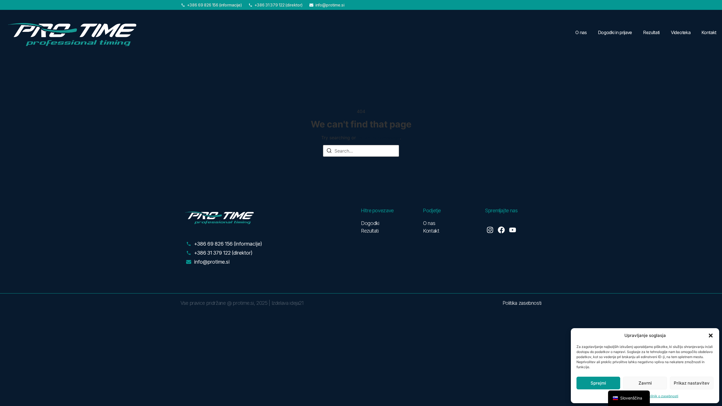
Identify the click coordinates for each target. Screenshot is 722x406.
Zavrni (645, 383)
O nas (581, 32)
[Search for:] (361, 151)
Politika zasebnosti (522, 303)
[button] (711, 335)
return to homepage (378, 137)
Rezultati (651, 32)
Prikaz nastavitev (692, 383)
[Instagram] (490, 230)
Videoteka (680, 32)
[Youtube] (513, 230)
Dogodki (370, 223)
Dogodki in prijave (615, 32)
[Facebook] (501, 230)
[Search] (329, 151)
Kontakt (709, 32)
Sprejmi (598, 383)
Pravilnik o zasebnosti (661, 396)
